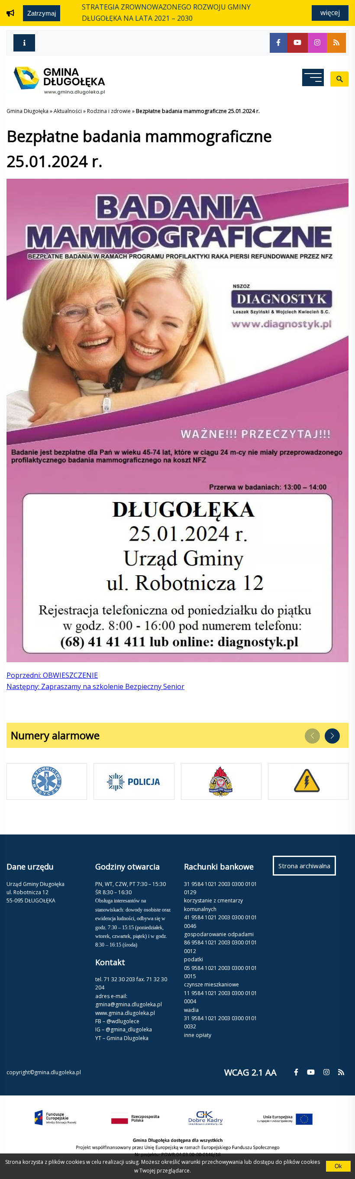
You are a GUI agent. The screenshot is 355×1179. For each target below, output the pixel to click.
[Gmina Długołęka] (55, 92)
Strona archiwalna (307, 868)
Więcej (330, 12)
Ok (338, 1166)
